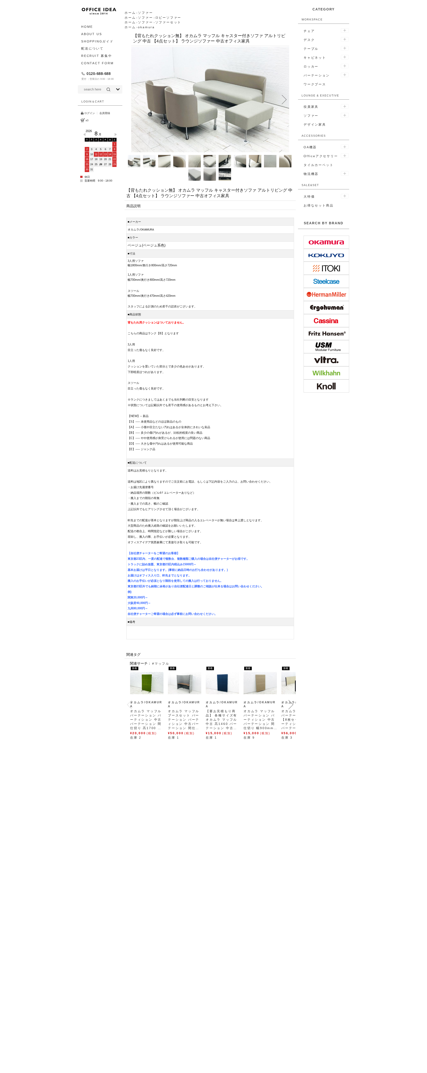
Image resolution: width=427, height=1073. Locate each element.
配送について (92, 48)
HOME (87, 26)
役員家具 (311, 106)
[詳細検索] (117, 89)
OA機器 (310, 147)
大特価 (309, 196)
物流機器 (311, 174)
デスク (309, 40)
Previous (84, 134)
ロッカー (311, 66)
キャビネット (315, 57)
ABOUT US (91, 34)
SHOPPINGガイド (97, 41)
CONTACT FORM (97, 63)
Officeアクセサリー (321, 156)
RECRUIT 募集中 (96, 56)
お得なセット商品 (318, 205)
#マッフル (160, 663)
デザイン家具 (315, 124)
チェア (309, 31)
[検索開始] (108, 89)
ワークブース (315, 84)
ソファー (311, 115)
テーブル (311, 48)
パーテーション (317, 75)
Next (115, 134)
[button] (136, 99)
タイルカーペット (318, 165)
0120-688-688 (99, 73)
